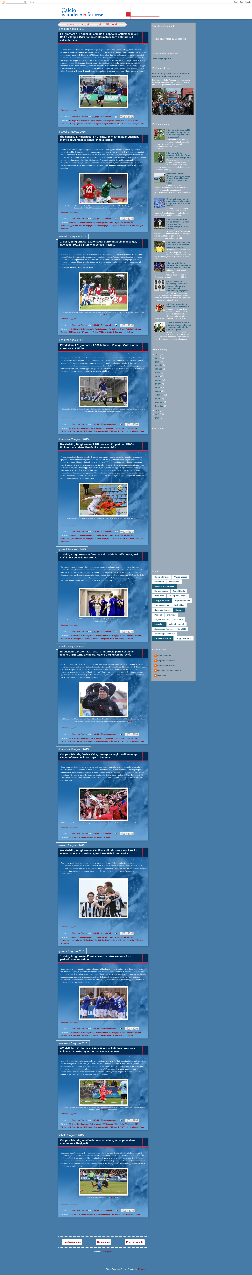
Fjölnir (111, 222)
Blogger (141, 1269)
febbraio (159, 369)
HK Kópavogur (74, 332)
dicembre (159, 406)
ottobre (158, 398)
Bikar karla (73, 837)
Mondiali (158, 615)
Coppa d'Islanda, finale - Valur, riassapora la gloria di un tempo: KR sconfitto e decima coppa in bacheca (99, 756)
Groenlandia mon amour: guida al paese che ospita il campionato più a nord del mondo (178, 202)
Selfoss (95, 332)
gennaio (158, 365)
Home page (103, 1242)
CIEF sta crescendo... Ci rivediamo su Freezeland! (177, 305)
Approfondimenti (182, 600)
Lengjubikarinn (162, 600)
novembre (159, 402)
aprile (157, 376)
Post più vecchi (134, 1242)
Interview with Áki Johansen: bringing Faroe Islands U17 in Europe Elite (178, 155)
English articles (161, 619)
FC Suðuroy (129, 121)
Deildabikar (179, 605)
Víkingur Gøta (138, 124)
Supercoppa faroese (163, 629)
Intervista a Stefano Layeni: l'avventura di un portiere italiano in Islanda (178, 244)
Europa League (161, 591)
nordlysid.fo (104, 1109)
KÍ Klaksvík (88, 124)
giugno (158, 384)
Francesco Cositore (166, 665)
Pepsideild (159, 596)
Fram (122, 329)
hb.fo (130, 721)
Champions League (178, 596)
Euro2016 (181, 629)
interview (171, 615)
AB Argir (72, 121)
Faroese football (162, 638)
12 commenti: (107, 1210)
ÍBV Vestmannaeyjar (102, 1214)
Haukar (64, 332)
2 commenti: (106, 631)
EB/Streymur (108, 121)
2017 (157, 414)
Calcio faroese (96, 121)
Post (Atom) (108, 1251)
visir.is (143, 823)
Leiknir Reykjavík (103, 225)
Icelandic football (176, 624)
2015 (157, 362)
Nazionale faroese (162, 610)
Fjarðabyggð (114, 329)
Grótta (138, 329)
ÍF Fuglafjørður (76, 124)
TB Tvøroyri (125, 124)
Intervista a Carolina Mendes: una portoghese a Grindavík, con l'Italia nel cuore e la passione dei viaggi (178, 178)
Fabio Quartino (164, 656)
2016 (157, 410)
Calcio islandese (85, 222)
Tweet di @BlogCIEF (161, 59)
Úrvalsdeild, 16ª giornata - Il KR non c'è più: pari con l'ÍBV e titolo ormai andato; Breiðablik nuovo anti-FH (97, 446)
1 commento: (106, 531)
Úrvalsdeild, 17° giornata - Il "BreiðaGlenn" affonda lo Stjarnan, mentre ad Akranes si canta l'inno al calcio (99, 138)
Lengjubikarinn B (183, 638)
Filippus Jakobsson (166, 660)
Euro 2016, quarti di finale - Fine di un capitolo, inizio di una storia (171, 74)
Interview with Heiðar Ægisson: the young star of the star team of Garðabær (178, 265)
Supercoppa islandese (164, 633)
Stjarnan (115, 225)
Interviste (159, 624)
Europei (179, 610)
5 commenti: (106, 218)
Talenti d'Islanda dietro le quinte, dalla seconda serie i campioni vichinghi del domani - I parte (178, 326)
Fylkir (117, 222)
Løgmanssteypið (101, 124)
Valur (132, 225)
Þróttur (130, 332)
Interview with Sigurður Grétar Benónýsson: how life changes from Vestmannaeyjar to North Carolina (177, 224)
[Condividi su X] (126, 116)
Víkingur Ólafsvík (106, 332)
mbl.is (105, 315)
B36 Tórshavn (83, 121)
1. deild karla (74, 329)
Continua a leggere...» (69, 110)
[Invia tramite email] (121, 116)
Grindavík (130, 329)
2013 (157, 354)
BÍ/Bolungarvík (87, 329)
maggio (158, 380)
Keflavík (78, 225)
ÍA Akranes (125, 222)
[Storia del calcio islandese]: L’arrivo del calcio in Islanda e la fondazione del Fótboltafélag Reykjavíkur (177, 286)
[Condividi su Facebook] (129, 116)
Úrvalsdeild (124, 225)
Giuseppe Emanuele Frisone (170, 670)
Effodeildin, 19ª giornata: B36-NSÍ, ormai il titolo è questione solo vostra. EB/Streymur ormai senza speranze (97, 1050)
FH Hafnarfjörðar (100, 222)
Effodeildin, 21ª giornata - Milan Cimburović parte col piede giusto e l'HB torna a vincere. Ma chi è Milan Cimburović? (97, 653)
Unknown (161, 675)
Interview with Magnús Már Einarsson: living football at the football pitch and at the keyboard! (178, 133)
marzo (158, 372)
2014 (157, 358)
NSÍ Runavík (114, 124)
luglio (157, 387)
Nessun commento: (109, 424)
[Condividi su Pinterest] (132, 116)
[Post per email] (116, 116)
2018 (157, 418)
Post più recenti (72, 1242)
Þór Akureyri (120, 332)
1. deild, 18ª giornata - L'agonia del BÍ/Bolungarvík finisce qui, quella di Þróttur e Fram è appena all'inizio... (98, 243)
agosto (158, 391)
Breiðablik (73, 222)
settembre (159, 395)
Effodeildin (119, 121)
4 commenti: (106, 116)
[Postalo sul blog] (123, 116)
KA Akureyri (87, 332)
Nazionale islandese (164, 586)
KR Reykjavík (88, 225)
